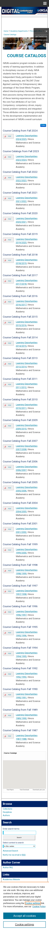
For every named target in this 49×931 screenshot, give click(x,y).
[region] (24, 906)
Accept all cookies (24, 915)
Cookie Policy (39, 906)
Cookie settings (32, 903)
